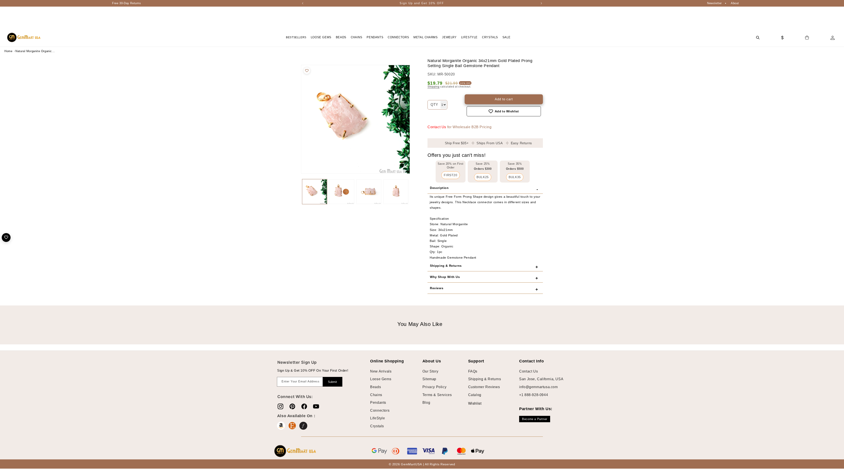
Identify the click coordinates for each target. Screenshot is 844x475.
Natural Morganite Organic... (26, 51)
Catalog (474, 395)
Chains (376, 395)
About (735, 3)
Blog (426, 402)
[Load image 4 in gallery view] (396, 191)
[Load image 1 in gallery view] (314, 191)
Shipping (433, 86)
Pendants (378, 402)
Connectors (379, 410)
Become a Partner (534, 419)
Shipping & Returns (484, 379)
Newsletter (714, 3)
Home (8, 51)
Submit (332, 382)
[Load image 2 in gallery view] (341, 191)
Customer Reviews (484, 387)
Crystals (377, 426)
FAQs (472, 371)
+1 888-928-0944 (533, 395)
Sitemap (429, 379)
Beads (375, 387)
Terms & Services (437, 395)
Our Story (430, 371)
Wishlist (471, 403)
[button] (321, 37)
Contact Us (436, 127)
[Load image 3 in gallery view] (369, 191)
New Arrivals (380, 371)
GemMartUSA (411, 464)
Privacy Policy (434, 387)
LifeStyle (377, 418)
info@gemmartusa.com (538, 387)
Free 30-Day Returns (126, 3)
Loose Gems (380, 379)
